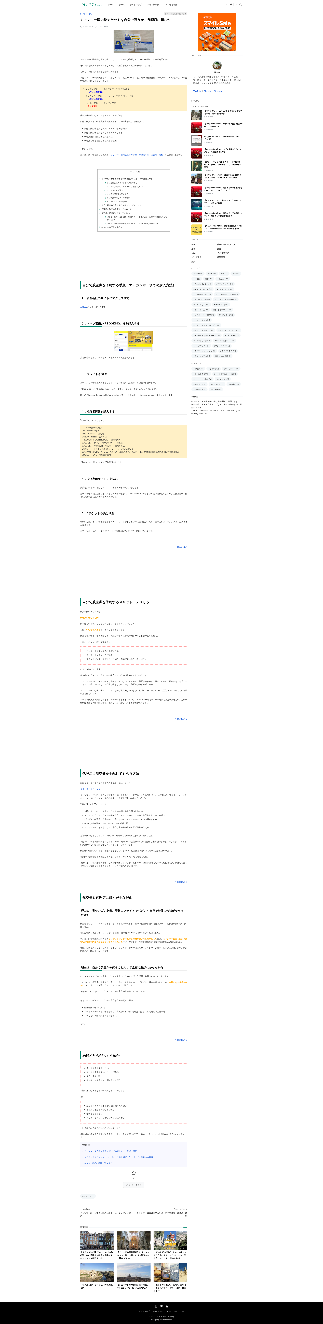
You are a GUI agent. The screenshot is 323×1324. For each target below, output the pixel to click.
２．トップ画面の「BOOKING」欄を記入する (125, 186)
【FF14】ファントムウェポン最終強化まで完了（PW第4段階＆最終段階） (223, 112)
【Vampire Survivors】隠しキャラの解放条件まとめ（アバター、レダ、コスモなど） (223, 188)
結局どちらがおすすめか (111, 227)
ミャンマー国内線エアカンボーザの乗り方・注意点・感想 (137, 154)
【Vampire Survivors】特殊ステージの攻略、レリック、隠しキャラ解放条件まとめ (223, 214)
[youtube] (227, 4)
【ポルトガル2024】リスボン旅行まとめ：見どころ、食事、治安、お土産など (170, 1287)
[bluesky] (231, 4)
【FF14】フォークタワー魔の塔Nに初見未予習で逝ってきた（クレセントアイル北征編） (222, 176)
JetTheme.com (166, 1319)
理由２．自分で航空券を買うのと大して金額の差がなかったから (132, 223)
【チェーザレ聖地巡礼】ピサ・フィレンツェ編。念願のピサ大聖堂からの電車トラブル (133, 1255)
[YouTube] (161, 1306)
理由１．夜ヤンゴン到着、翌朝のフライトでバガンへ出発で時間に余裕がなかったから (137, 218)
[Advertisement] (133, 253)
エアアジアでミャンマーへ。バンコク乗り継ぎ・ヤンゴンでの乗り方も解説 (118, 1157)
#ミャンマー (88, 1196)
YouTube (197, 91)
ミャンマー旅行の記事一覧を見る (97, 1163)
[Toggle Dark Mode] (236, 4)
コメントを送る (135, 1185)
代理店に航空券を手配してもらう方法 (117, 209)
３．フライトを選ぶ (115, 190)
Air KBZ (83, 306)
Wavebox (218, 91)
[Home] (156, 1306)
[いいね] (134, 1173)
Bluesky (207, 91)
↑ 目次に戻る (181, 547)
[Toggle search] (240, 4)
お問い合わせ (158, 1311)
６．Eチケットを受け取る (117, 201)
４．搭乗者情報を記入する (117, 194)
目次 (130, 171)
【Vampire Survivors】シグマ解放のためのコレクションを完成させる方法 (223, 150)
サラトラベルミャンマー (91, 789)
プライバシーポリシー (175, 1311)
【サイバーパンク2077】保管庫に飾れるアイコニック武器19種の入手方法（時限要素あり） (223, 227)
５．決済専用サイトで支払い (118, 197)
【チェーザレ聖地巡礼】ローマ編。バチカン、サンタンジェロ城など (133, 1286)
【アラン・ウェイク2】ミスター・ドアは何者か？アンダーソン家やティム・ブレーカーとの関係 (222, 164)
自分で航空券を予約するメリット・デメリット (121, 205)
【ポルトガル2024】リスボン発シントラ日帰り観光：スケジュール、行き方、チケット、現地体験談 (170, 1255)
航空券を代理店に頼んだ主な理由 (115, 213)
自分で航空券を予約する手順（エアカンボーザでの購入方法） (127, 178)
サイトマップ (144, 1311)
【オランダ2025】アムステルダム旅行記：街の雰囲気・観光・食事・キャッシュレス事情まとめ (96, 1255)
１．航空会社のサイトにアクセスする (122, 182)
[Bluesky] (167, 1306)
